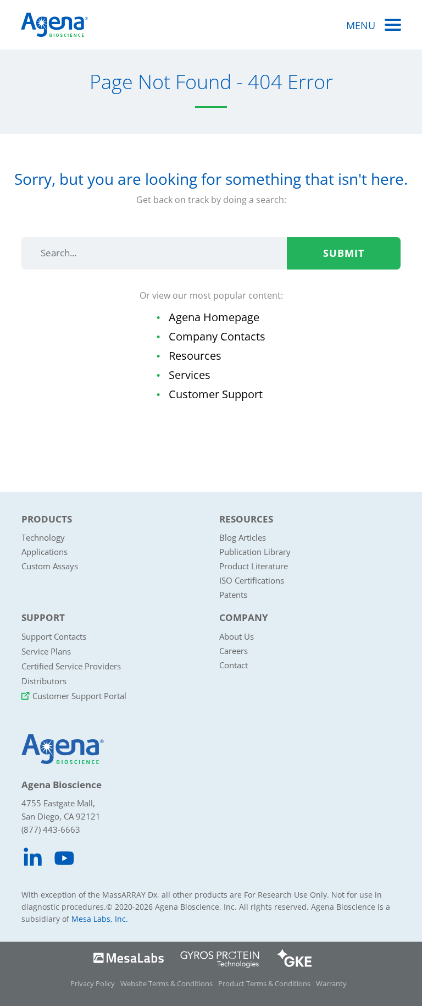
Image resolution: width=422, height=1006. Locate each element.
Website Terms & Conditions (166, 983)
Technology (43, 537)
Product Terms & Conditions (264, 983)
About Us (236, 636)
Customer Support (216, 394)
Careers (233, 650)
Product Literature (253, 565)
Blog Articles (242, 537)
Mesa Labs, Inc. (99, 919)
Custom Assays (49, 565)
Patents (233, 594)
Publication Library (255, 551)
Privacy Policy (92, 983)
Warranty (331, 983)
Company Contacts (217, 336)
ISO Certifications (251, 580)
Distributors (43, 680)
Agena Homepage (214, 317)
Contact (233, 664)
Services (189, 374)
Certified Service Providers (71, 666)
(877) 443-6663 (50, 829)
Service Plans (46, 651)
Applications (44, 551)
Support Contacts (53, 636)
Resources (195, 355)
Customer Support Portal (79, 695)
